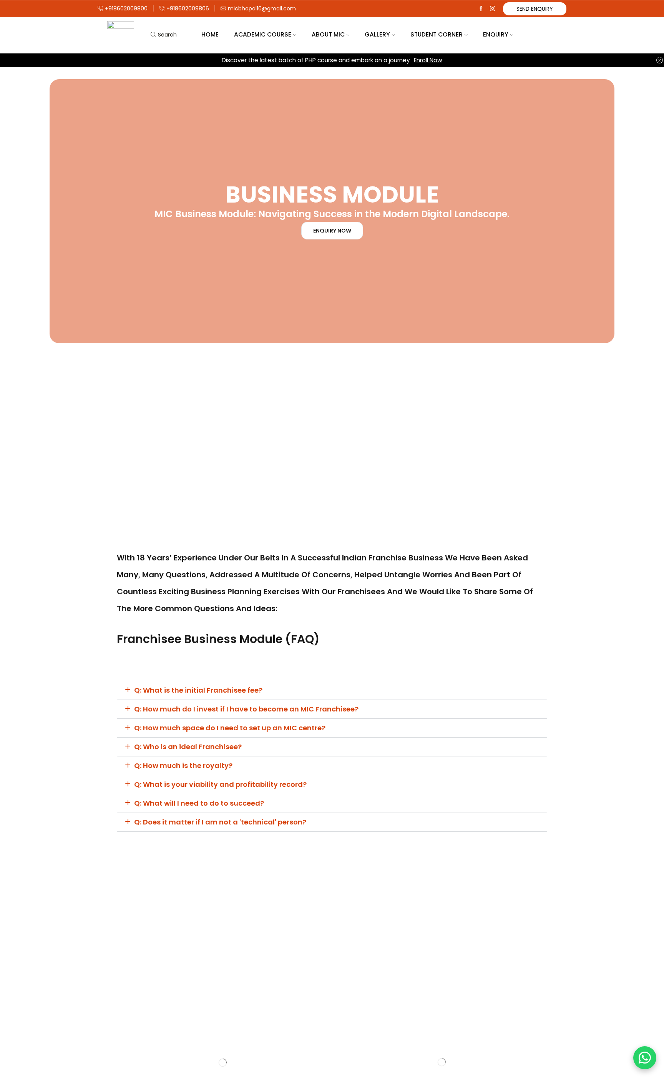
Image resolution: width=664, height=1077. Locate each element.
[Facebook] (481, 9)
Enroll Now (428, 60)
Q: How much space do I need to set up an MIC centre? (229, 728)
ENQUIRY (495, 34)
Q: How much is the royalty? (183, 765)
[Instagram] (492, 9)
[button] (332, 690)
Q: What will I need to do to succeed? (199, 803)
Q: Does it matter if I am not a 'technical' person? (220, 822)
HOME (210, 34)
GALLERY (377, 34)
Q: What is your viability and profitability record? (220, 784)
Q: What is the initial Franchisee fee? (198, 690)
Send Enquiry (534, 9)
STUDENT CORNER (436, 34)
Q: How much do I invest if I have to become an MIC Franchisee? (246, 709)
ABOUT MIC (328, 34)
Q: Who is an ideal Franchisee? (188, 746)
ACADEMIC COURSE (262, 34)
